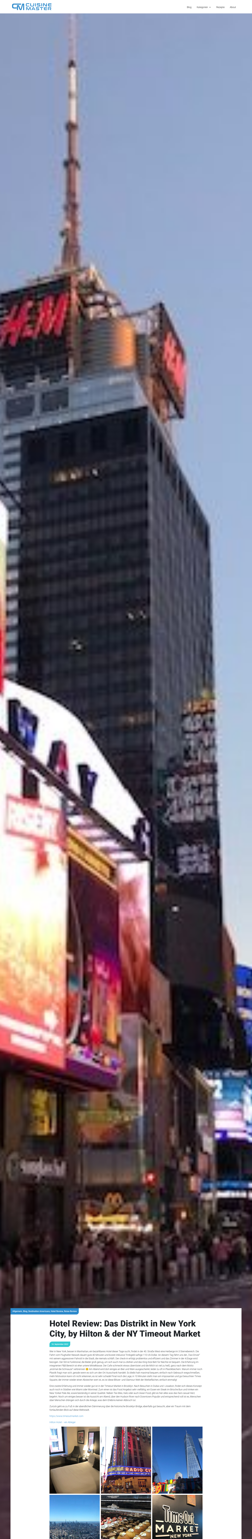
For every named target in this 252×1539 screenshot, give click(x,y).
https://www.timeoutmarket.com (66, 1416)
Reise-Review (70, 1311)
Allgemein (17, 1311)
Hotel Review (57, 1311)
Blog (189, 7)
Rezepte (220, 7)
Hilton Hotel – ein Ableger (62, 1422)
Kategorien (202, 7)
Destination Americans (39, 1311)
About (233, 7)
